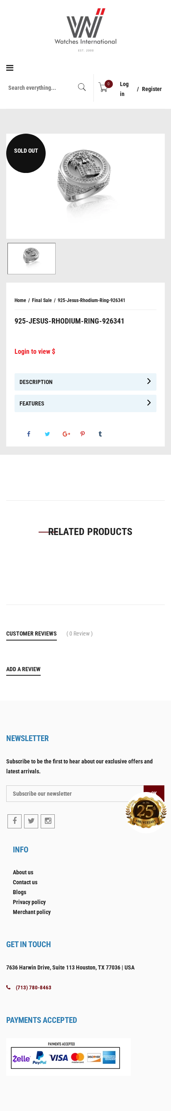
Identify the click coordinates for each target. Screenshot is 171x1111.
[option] (85, 186)
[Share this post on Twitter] (53, 434)
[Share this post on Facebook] (35, 434)
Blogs (19, 892)
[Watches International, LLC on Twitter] (31, 821)
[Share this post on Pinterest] (89, 434)
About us (23, 872)
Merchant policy (32, 912)
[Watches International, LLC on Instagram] (48, 821)
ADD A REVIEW (23, 669)
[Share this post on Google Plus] (71, 434)
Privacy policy (29, 902)
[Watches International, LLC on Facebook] (14, 821)
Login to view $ (35, 351)
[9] (31, 259)
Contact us (25, 882)
